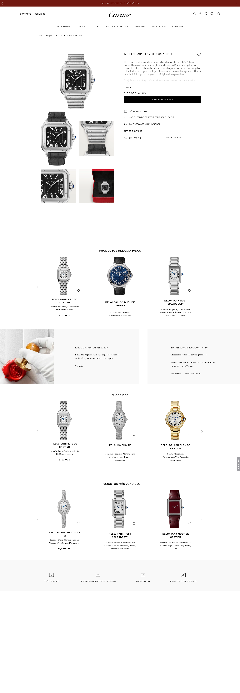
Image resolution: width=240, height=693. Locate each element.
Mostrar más (162, 87)
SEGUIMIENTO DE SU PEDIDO (84, 654)
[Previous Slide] (3, 3)
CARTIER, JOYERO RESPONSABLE (37, 675)
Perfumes (140, 27)
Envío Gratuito (51, 581)
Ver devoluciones (192, 373)
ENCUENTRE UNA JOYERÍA (192, 654)
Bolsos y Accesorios (117, 27)
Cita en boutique (133, 131)
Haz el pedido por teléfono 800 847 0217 (151, 117)
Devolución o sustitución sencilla (98, 581)
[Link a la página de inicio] (39, 35)
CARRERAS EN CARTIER (32, 670)
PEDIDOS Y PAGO (126, 654)
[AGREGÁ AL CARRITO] (162, 99)
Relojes (95, 27)
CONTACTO (25, 14)
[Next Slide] (236, 3)
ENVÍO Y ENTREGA (79, 660)
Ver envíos (176, 373)
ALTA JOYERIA (64, 27)
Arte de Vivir (159, 27)
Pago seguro (143, 581)
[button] (194, 13)
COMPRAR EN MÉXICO (31, 684)
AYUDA (182, 660)
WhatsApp (17, 686)
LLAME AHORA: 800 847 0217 (35, 654)
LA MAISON (177, 27)
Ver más (79, 365)
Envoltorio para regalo (183, 581)
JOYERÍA (81, 27)
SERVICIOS (40, 14)
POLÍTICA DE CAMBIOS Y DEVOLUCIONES (138, 660)
